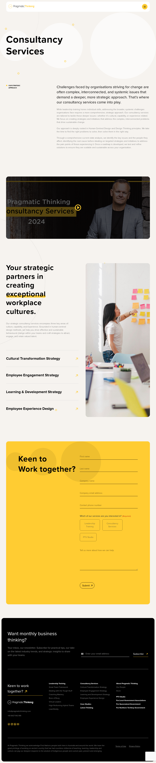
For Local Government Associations (131, 700)
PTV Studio (88, 537)
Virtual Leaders (55, 701)
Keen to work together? (18, 688)
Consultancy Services (112, 525)
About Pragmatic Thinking (127, 683)
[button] (144, 6)
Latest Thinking (86, 707)
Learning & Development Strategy (34, 391)
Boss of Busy (54, 698)
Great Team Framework (58, 687)
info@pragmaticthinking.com (19, 711)
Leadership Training (90, 525)
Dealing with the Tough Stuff (60, 690)
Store (118, 690)
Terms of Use (120, 746)
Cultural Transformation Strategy (33, 358)
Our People (121, 687)
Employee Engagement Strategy (32, 375)
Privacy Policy (134, 746)
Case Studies (85, 704)
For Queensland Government (128, 704)
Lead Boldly (53, 709)
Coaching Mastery (56, 694)
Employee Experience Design (30, 408)
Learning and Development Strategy (95, 694)
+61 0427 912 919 (14, 715)
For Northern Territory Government (130, 707)
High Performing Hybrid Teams (61, 705)
